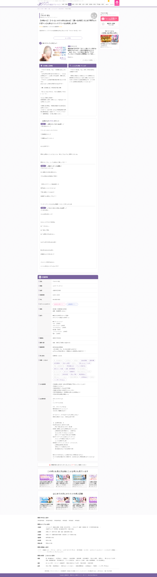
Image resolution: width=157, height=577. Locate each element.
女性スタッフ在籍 (80, 560)
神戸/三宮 (54, 531)
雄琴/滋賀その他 (50, 537)
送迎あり (65, 558)
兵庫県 (39, 531)
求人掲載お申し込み (92, 570)
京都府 (39, 534)
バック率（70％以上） (104, 566)
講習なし (101, 558)
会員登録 (117, 4)
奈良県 (39, 540)
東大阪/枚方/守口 (63, 529)
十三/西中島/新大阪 (93, 527)
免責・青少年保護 (108, 570)
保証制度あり (56, 566)
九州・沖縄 (85, 4)
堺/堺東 (56, 529)
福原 (62, 531)
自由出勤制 (72, 558)
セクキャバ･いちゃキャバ (96, 550)
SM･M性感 (79, 550)
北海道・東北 (92, 4)
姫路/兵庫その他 (68, 531)
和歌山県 (40, 543)
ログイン (112, 4)
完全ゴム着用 (94, 558)
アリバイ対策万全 (69, 560)
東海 (73, 4)
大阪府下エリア (49, 529)
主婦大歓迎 (90, 563)
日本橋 (61, 527)
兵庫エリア (48, 531)
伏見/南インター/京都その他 (69, 534)
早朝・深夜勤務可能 (50, 560)
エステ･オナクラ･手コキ (69, 550)
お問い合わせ (100, 570)
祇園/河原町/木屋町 (56, 534)
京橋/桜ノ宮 (85, 527)
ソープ (39, 550)
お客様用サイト (72, 304)
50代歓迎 (71, 520)
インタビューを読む (88, 60)
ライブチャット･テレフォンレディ (55, 552)
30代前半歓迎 (49, 520)
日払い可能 (48, 566)
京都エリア (48, 534)
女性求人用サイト (58, 304)
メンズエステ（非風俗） (110, 550)
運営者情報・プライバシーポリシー (52, 570)
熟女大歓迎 (83, 563)
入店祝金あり (88, 566)
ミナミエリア (49, 527)
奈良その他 (48, 540)
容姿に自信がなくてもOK (72, 563)
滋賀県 (39, 537)
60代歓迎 (77, 520)
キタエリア (75, 527)
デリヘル (53, 550)
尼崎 (59, 531)
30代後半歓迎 (57, 520)
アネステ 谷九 (45, 15)
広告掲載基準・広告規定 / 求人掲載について (69, 570)
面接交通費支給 (79, 566)
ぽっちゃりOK (49, 563)
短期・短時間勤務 (90, 560)
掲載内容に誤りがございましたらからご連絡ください (69, 465)
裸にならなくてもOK (110, 558)
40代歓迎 (65, 520)
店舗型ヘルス (46, 550)
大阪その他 (70, 529)
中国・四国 (78, 4)
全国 (63, 4)
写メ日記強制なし (101, 560)
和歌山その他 (49, 543)
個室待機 (79, 558)
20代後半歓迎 (41, 520)
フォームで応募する (111, 19)
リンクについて (83, 570)
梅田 (80, 527)
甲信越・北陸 (100, 4)
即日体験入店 (60, 560)
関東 (66, 4)
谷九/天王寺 (67, 527)
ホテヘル (59, 550)
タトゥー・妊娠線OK (60, 563)
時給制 (95, 566)
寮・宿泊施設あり (50, 558)
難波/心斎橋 (56, 527)
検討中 (107, 2)
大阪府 (39, 527)
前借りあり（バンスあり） (67, 566)
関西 (70, 4)
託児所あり (58, 558)
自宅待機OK (86, 558)
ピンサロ (86, 550)
